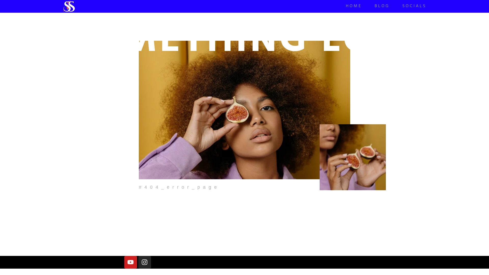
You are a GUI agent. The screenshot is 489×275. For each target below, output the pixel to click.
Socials (414, 6)
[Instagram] (144, 262)
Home (354, 6)
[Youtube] (130, 262)
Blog (382, 6)
